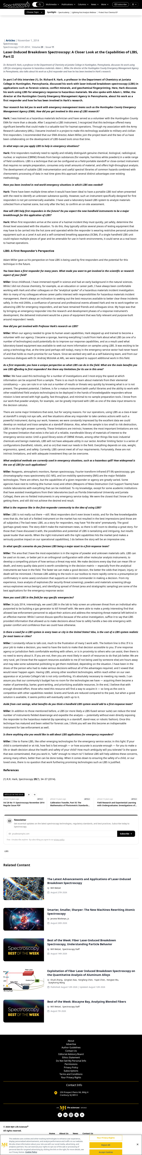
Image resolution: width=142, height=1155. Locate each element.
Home (52, 1133)
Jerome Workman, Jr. (59, 918)
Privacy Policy (71, 1067)
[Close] (138, 1144)
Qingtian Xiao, (70, 979)
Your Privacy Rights (71, 1077)
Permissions (71, 1064)
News (75, 1133)
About (71, 1040)
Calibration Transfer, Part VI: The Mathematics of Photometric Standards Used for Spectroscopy (69, 804)
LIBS (6, 851)
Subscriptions (71, 1070)
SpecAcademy (63, 12)
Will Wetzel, (55, 949)
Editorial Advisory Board (71, 1054)
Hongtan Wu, (113, 979)
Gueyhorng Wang (56, 982)
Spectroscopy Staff (71, 949)
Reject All (105, 1145)
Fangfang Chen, (85, 979)
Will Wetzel (55, 888)
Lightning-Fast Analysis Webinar (84, 12)
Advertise (71, 1044)
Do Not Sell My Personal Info (71, 1060)
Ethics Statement (71, 1057)
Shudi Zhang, (56, 979)
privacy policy (59, 839)
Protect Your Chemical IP (108, 12)
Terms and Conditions (71, 1074)
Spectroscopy (10, 43)
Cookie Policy (31, 1152)
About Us (63, 1133)
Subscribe (124, 833)
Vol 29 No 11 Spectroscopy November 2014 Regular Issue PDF (23, 804)
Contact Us (71, 1050)
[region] (71, 1145)
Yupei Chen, (100, 979)
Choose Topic (33, 12)
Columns (82, 4)
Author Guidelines (71, 1047)
